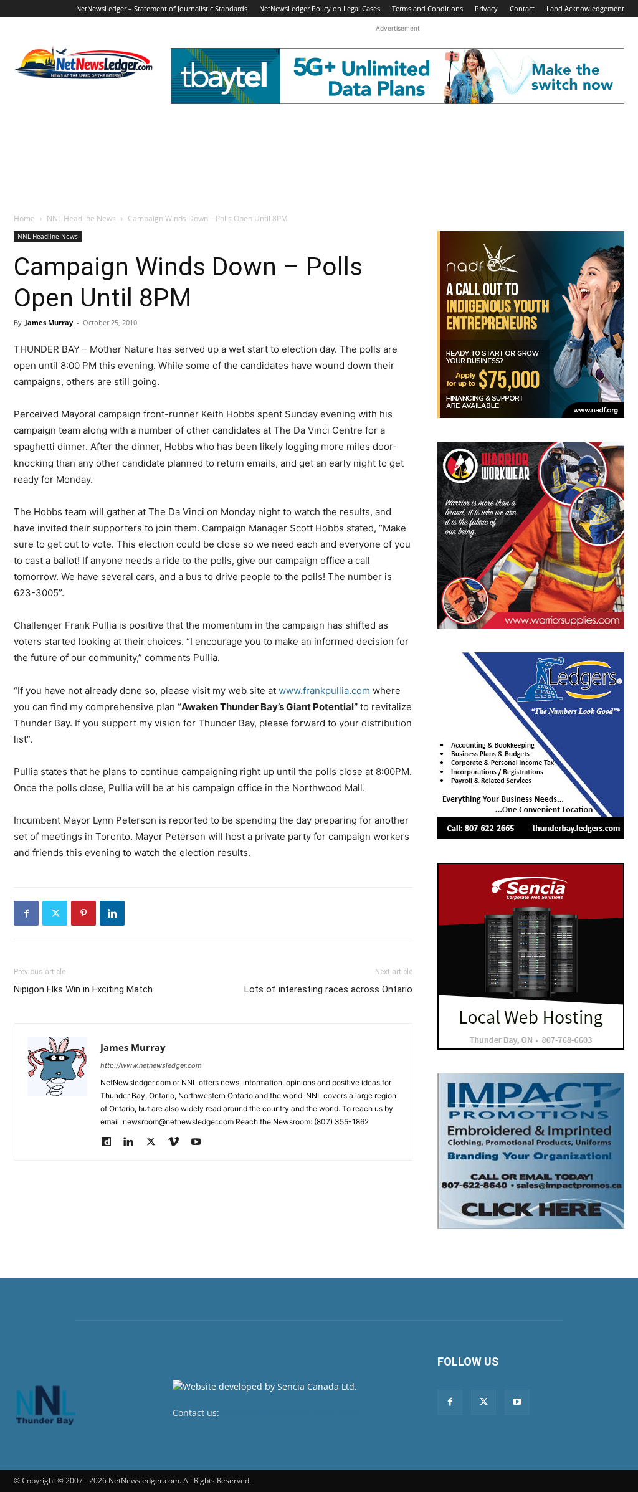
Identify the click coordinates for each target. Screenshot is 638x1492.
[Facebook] (26, 913)
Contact (522, 8)
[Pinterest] (83, 913)
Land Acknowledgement (585, 8)
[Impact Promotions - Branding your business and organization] (530, 1151)
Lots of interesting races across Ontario (328, 989)
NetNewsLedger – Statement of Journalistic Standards (161, 8)
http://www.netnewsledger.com (151, 1065)
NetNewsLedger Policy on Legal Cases (319, 8)
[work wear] (530, 535)
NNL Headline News (81, 218)
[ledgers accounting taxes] (530, 745)
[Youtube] (200, 1142)
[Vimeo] (178, 1142)
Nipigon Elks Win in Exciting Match (83, 989)
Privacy (486, 8)
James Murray (49, 322)
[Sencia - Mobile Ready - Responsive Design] (530, 956)
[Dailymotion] (110, 1142)
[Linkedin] (112, 913)
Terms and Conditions (427, 8)
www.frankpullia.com (324, 690)
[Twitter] (54, 913)
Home (24, 218)
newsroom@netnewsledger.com (289, 1412)
